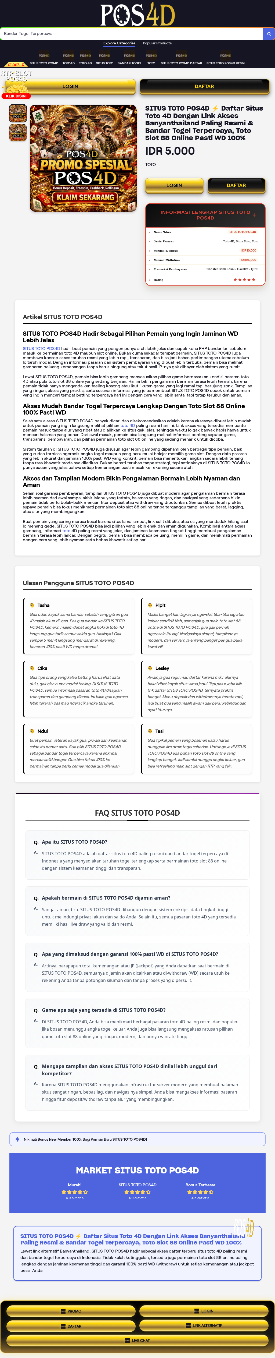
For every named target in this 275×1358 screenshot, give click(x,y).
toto (66, 530)
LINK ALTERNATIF (207, 1325)
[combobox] (131, 34)
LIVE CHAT (141, 1341)
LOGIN (70, 86)
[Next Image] (132, 159)
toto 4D (127, 425)
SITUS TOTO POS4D (41, 348)
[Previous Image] (34, 159)
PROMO (74, 1309)
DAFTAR (204, 86)
